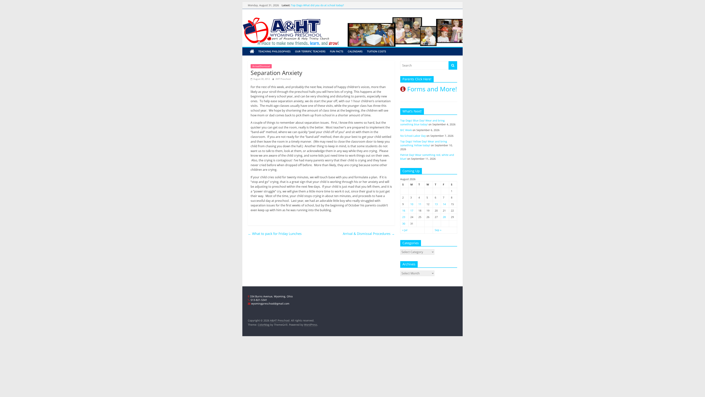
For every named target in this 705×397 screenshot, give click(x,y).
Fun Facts (336, 51)
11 (419, 204)
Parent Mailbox (300, 3)
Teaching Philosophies (274, 51)
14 (444, 204)
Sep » (438, 230)
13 (436, 204)
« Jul (404, 230)
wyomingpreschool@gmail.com (269, 303)
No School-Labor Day (413, 135)
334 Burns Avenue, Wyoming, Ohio (271, 296)
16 (403, 210)
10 (411, 204)
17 (411, 210)
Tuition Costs (376, 51)
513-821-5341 (258, 300)
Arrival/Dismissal (261, 66)
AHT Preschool (283, 79)
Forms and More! (431, 89)
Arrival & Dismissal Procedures (369, 233)
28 (444, 217)
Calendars (355, 51)
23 (403, 217)
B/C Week (406, 130)
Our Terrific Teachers (310, 51)
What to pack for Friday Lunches (275, 233)
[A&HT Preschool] (252, 51)
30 (403, 223)
